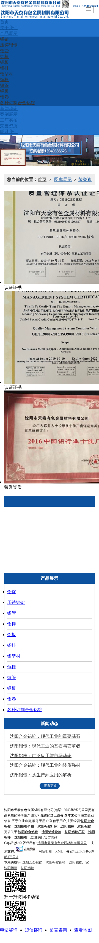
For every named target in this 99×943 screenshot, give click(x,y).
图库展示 (63, 179)
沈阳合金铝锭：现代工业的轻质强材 (45, 765)
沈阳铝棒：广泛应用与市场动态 (41, 755)
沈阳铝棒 (10, 868)
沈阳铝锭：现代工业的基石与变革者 (45, 746)
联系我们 (9, 131)
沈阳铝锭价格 (55, 862)
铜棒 (4, 79)
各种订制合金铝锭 (17, 102)
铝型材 (6, 74)
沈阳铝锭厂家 (79, 862)
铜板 (4, 91)
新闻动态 (9, 108)
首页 (4, 22)
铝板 (4, 62)
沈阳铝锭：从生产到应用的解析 (41, 774)
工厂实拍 (9, 120)
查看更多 (50, 786)
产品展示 (9, 33)
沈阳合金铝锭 (32, 862)
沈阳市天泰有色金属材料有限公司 (62, 843)
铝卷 (4, 97)
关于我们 (9, 27)
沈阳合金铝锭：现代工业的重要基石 (45, 736)
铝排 (4, 68)
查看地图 (83, 930)
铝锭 (4, 39)
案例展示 (9, 114)
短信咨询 (33, 930)
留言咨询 (58, 930)
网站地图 (45, 851)
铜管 (4, 85)
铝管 (4, 50)
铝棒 (4, 56)
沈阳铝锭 (21, 837)
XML (59, 851)
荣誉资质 (9, 125)
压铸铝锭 (9, 45)
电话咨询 (9, 930)
